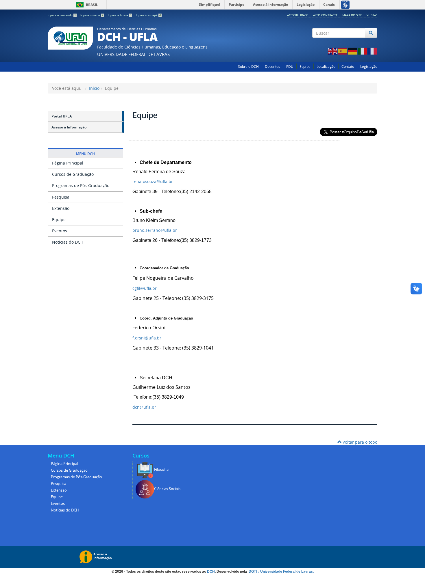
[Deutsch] (353, 50)
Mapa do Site (352, 15)
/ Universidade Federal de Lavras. (286, 571)
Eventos (59, 231)
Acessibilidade (297, 15)
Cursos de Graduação (73, 174)
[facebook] (359, 43)
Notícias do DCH (67, 242)
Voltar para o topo (359, 442)
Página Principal (67, 163)
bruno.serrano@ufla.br (154, 230)
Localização (326, 66)
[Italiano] (362, 50)
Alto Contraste (325, 15)
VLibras (372, 15)
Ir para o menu (92, 15)
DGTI (253, 571)
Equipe (305, 66)
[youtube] (374, 43)
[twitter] (366, 43)
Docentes (272, 66)
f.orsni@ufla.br (146, 338)
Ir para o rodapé (148, 15)
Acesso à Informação (68, 127)
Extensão (60, 208)
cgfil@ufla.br (144, 288)
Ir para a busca (120, 15)
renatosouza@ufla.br (152, 181)
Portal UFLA (61, 116)
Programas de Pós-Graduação (80, 185)
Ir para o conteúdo (62, 15)
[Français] (372, 50)
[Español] (343, 50)
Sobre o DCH (248, 66)
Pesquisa (60, 197)
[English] (333, 50)
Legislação (368, 66)
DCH (211, 571)
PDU (289, 66)
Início (94, 88)
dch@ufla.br (144, 407)
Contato (347, 66)
